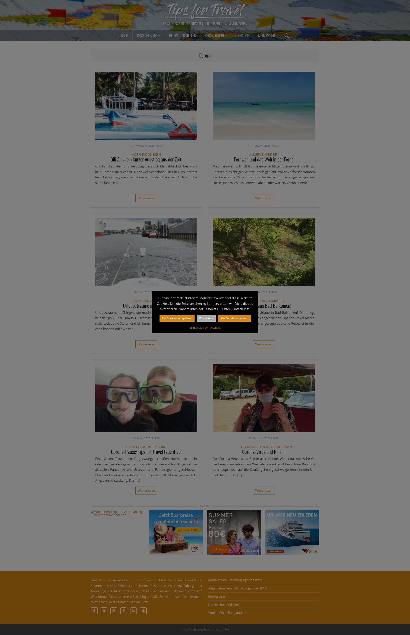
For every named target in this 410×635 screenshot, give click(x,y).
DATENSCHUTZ (213, 327)
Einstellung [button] (206, 318)
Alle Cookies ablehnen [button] (234, 318)
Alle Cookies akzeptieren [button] (177, 318)
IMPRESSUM (195, 327)
